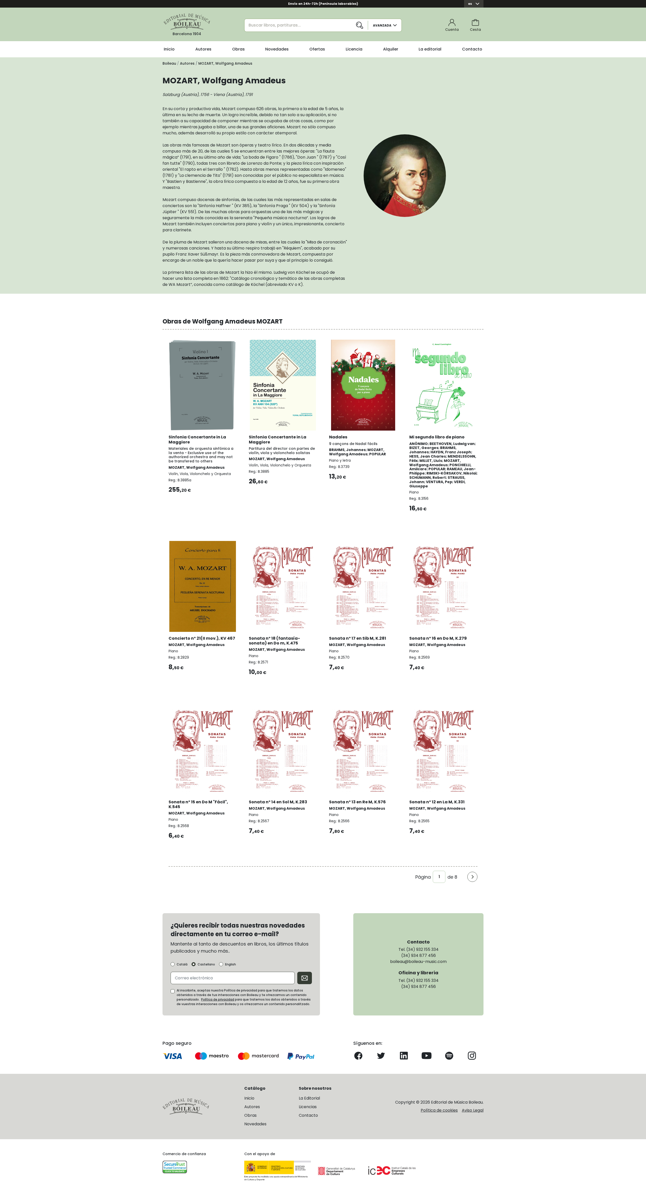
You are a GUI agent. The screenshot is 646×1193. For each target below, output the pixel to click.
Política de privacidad (217, 999)
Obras (238, 49)
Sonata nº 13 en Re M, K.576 (357, 802)
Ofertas (317, 49)
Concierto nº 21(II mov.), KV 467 (202, 638)
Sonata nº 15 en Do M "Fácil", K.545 (198, 804)
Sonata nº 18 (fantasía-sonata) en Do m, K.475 (274, 640)
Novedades (277, 49)
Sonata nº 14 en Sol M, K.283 (278, 802)
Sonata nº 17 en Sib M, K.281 (357, 638)
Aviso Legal (472, 1110)
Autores (203, 49)
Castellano (206, 964)
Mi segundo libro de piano (437, 437)
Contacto (472, 49)
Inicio (169, 49)
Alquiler (390, 49)
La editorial (430, 49)
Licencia (354, 49)
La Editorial (309, 1098)
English (230, 964)
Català (182, 964)
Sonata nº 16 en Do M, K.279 (438, 638)
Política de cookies (439, 1110)
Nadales (338, 437)
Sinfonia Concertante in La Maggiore (197, 439)
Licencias (308, 1107)
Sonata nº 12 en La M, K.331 (437, 802)
